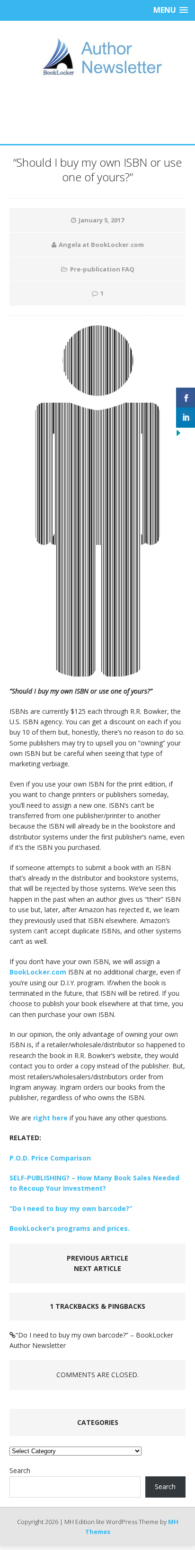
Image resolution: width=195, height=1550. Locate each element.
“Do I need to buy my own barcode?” (70, 1208)
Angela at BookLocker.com (101, 244)
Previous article (97, 1258)
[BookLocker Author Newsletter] (97, 56)
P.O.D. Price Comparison (50, 1157)
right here (50, 1117)
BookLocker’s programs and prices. (69, 1228)
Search (19, 1470)
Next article (97, 1268)
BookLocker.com (37, 971)
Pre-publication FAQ (102, 269)
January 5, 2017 (101, 220)
